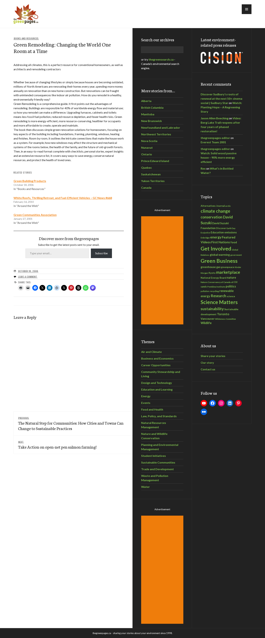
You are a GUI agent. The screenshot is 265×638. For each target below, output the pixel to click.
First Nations (220, 242)
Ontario (146, 154)
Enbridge (205, 237)
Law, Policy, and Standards (159, 416)
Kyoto (212, 272)
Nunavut (147, 147)
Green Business (219, 261)
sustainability (212, 308)
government (236, 255)
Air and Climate (151, 351)
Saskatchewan (151, 174)
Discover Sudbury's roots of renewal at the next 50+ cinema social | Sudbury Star (221, 98)
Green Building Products (30, 181)
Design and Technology (156, 382)
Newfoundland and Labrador (160, 127)
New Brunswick (151, 121)
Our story (207, 362)
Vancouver (208, 318)
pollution (205, 291)
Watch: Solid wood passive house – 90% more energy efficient (219, 157)
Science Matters (219, 302)
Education (217, 232)
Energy (146, 396)
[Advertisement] (163, 270)
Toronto (223, 314)
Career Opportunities (156, 365)
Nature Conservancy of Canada (216, 282)
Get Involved (216, 248)
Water (145, 486)
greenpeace (227, 267)
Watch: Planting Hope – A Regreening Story (221, 107)
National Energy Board (213, 277)
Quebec (146, 167)
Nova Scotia (149, 141)
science (231, 296)
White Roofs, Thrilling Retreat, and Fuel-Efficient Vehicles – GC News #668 (63, 198)
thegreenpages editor (215, 137)
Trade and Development (157, 469)
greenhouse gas (210, 267)
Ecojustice (205, 232)
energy (215, 237)
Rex (203, 168)
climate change (215, 211)
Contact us (208, 369)
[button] (246, 9)
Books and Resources (26, 38)
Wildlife (206, 323)
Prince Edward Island (155, 161)
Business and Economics (157, 358)
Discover (221, 228)
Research (218, 296)
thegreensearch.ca (161, 59)
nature (231, 277)
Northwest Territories (156, 134)
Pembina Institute (216, 286)
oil (232, 282)
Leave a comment (27, 276)
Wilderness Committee (225, 319)
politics (231, 286)
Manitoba (147, 114)
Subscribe (101, 253)
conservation (211, 217)
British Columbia (152, 107)
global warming (220, 254)
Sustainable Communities (158, 462)
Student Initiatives (153, 455)
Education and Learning (157, 389)
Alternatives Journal (213, 205)
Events (145, 402)
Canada (146, 187)
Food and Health (152, 409)
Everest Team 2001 (213, 142)
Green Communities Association (35, 214)
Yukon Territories (153, 181)
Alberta (146, 101)
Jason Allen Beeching (214, 118)
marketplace (228, 272)
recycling (214, 291)
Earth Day (231, 228)
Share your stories (213, 356)
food (233, 242)
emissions (230, 232)
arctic (228, 206)
